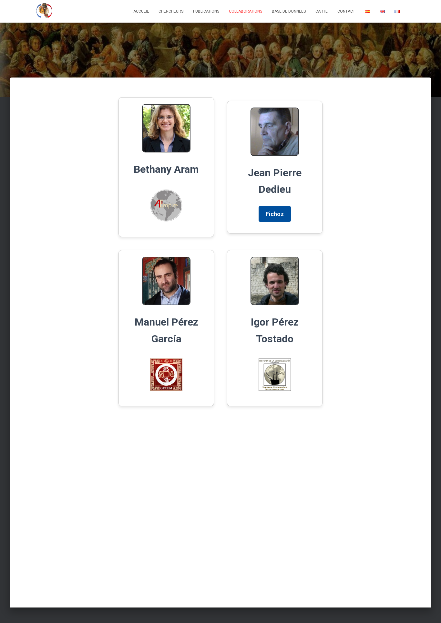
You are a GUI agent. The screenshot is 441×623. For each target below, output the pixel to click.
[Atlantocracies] (44, 11)
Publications (206, 11)
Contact (346, 11)
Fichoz (275, 214)
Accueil (141, 11)
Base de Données (289, 11)
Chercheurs (171, 11)
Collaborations (245, 11)
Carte (321, 11)
